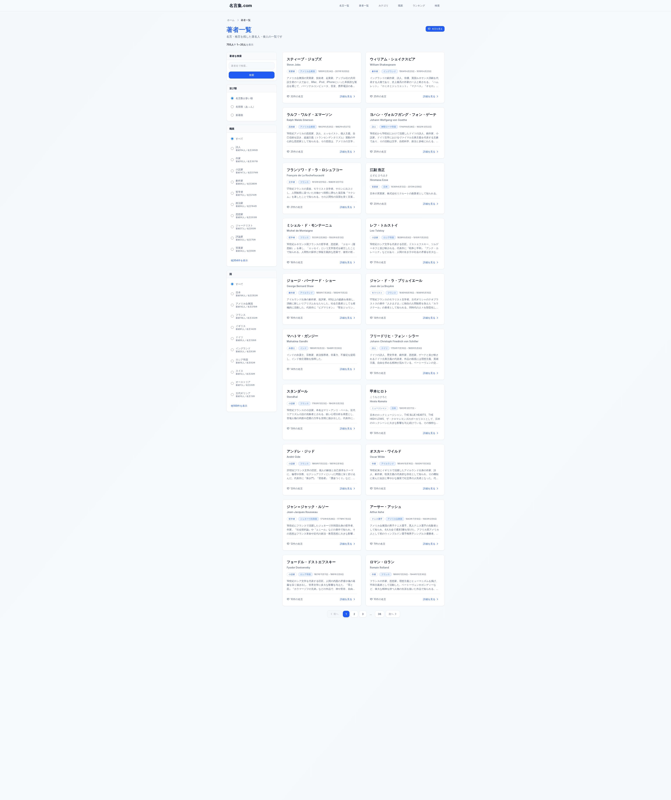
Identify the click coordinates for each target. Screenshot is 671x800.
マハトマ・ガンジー (302, 336)
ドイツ (384, 348)
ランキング (419, 5)
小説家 (375, 237)
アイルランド (306, 292)
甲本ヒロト (378, 391)
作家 (374, 463)
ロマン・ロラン (382, 562)
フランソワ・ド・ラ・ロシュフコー (315, 170)
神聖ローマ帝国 (388, 126)
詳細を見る (346, 96)
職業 (400, 5)
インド (303, 348)
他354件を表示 (239, 260)
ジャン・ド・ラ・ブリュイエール (396, 280)
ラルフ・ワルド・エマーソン (309, 114)
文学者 (292, 182)
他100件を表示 (239, 405)
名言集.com (240, 5)
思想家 (292, 126)
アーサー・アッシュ (385, 507)
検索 (437, 5)
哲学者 (292, 237)
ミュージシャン (379, 408)
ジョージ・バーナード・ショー (311, 280)
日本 (385, 186)
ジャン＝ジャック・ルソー (308, 507)
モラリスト (377, 292)
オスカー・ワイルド (385, 451)
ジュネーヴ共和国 (308, 519)
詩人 (374, 126)
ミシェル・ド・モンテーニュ (309, 225)
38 (379, 614)
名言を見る (437, 28)
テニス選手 (377, 519)
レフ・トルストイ (384, 225)
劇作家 (375, 71)
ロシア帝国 (388, 237)
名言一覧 (344, 5)
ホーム (231, 20)
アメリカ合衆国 (307, 71)
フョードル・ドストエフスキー (311, 562)
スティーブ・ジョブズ (304, 59)
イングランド (389, 71)
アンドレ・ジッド (301, 451)
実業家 (292, 71)
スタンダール (297, 391)
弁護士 (292, 348)
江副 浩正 (377, 170)
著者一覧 (364, 5)
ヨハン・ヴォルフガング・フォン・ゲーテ (403, 114)
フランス (304, 182)
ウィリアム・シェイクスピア (392, 59)
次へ (391, 613)
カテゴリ (383, 5)
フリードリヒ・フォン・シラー (394, 336)
